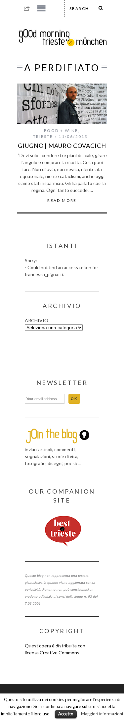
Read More (62, 201)
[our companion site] (62, 531)
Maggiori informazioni (102, 713)
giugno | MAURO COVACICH (62, 145)
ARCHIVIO (36, 320)
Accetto (65, 713)
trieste (43, 136)
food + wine (61, 130)
